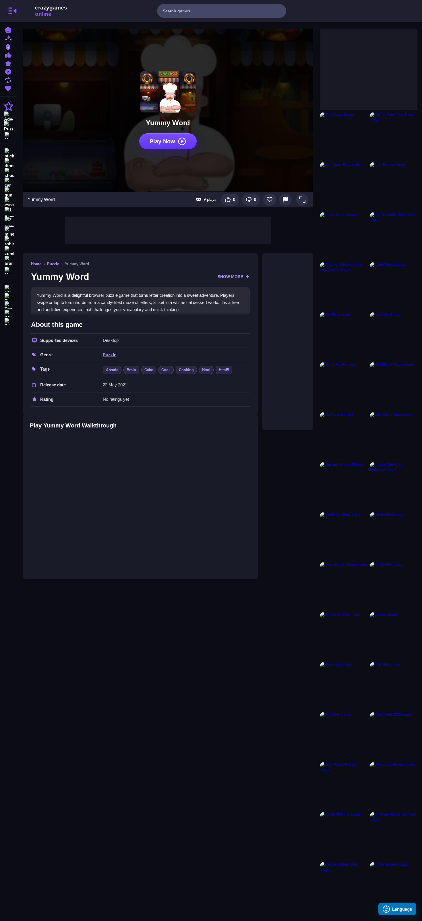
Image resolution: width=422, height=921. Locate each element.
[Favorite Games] (8, 88)
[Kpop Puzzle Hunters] (343, 786)
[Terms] (8, 304)
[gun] (8, 192)
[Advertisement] (167, 229)
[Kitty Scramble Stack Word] (393, 236)
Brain (131, 370)
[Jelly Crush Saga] (393, 436)
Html (206, 370)
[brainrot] (8, 261)
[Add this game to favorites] (269, 200)
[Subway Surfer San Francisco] (393, 486)
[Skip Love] (343, 736)
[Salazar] (393, 636)
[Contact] (8, 296)
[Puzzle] (8, 126)
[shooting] (8, 173)
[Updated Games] (8, 79)
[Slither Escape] (393, 886)
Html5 (224, 370)
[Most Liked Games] (8, 54)
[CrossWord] (393, 336)
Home (36, 264)
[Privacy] (8, 321)
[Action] (8, 106)
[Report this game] (285, 200)
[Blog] (8, 288)
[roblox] (8, 241)
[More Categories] (8, 135)
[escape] (8, 202)
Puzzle (53, 264)
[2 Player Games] (8, 222)
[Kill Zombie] (393, 586)
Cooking (186, 370)
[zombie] (8, 251)
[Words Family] (343, 386)
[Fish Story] (393, 686)
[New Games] (8, 38)
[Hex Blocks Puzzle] (393, 386)
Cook (166, 370)
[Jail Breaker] (393, 536)
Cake (148, 370)
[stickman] (8, 153)
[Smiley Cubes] (343, 236)
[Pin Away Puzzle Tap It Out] (393, 836)
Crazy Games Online (44, 11)
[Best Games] (8, 46)
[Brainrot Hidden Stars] (343, 886)
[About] (8, 313)
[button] (302, 199)
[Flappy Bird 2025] (393, 736)
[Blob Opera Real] (343, 186)
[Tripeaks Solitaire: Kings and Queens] (343, 286)
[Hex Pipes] (343, 336)
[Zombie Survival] (343, 636)
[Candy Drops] (393, 286)
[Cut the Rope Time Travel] (393, 136)
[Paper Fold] (343, 686)
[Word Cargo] (343, 136)
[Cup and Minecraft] (343, 486)
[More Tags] (8, 270)
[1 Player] (8, 212)
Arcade (112, 370)
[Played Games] (8, 71)
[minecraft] (8, 231)
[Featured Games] (8, 63)
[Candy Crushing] (343, 536)
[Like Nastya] (343, 436)
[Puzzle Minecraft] (343, 836)
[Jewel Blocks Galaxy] (343, 586)
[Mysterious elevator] (393, 786)
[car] (8, 183)
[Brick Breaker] (393, 186)
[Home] (8, 29)
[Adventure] (8, 116)
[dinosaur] (8, 163)
